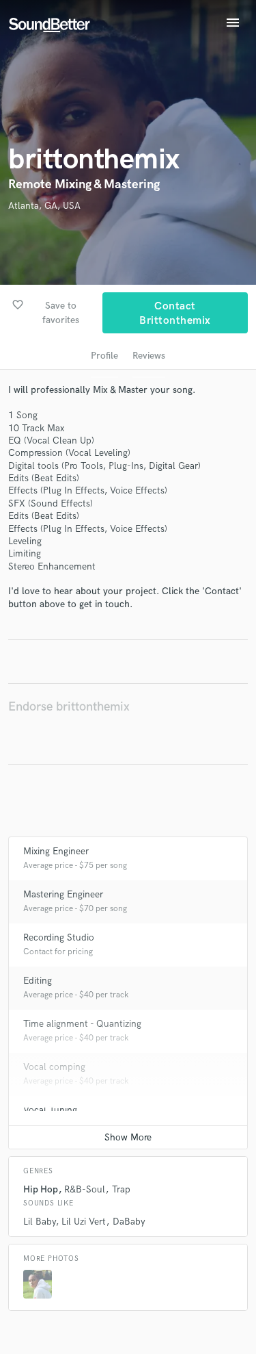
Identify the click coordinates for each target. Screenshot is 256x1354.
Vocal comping (54, 1067)
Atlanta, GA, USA (44, 206)
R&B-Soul (84, 1189)
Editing (37, 980)
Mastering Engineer (63, 894)
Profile (104, 355)
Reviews (148, 355)
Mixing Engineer (56, 851)
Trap (121, 1189)
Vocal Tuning (50, 1110)
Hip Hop (40, 1189)
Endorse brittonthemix (69, 707)
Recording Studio (58, 937)
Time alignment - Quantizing (82, 1024)
